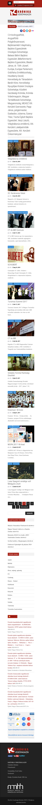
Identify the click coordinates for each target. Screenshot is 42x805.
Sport (9, 598)
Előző (11, 503)
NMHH (13, 616)
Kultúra (16, 141)
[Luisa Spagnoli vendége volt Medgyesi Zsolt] (21, 470)
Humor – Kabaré (12, 581)
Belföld (10, 141)
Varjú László (23, 120)
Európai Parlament (24, 69)
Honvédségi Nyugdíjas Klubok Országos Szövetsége (20, 86)
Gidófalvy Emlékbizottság (19, 72)
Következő (24, 507)
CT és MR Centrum (16, 230)
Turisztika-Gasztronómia (25, 175)
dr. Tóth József (21, 65)
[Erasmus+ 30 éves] (21, 399)
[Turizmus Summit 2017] (21, 291)
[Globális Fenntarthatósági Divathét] (21, 362)
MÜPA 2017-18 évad (16, 444)
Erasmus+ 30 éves (15, 410)
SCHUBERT (12, 264)
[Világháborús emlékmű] (21, 148)
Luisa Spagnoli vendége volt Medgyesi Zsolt (19, 482)
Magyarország (14, 103)
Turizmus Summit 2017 (17, 301)
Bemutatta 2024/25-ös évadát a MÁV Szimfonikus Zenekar (19, 26)
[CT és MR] (21, 328)
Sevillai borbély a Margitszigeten (17, 541)
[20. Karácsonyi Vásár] (21, 182)
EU (9, 175)
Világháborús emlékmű (18, 123)
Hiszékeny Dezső (15, 76)
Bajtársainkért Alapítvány (19, 45)
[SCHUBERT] (21, 254)
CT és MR (12, 338)
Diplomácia (11, 567)
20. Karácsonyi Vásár (16, 193)
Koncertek (14, 175)
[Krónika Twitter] (22, 756)
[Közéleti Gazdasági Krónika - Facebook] (10, 756)
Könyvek (10, 247)
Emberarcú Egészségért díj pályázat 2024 (20, 544)
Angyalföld (19, 35)
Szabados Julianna (16, 113)
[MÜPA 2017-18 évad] (21, 434)
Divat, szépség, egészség (20, 212)
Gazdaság (11, 321)
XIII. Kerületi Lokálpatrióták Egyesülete (21, 127)
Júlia (10, 161)
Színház (10, 602)
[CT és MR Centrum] (21, 219)
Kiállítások (26, 355)
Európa (11, 69)
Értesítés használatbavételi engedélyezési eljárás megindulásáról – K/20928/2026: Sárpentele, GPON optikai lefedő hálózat (19, 624)
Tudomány (18, 321)
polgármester (20, 110)
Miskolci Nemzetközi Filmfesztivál (18, 525)
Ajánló (10, 427)
